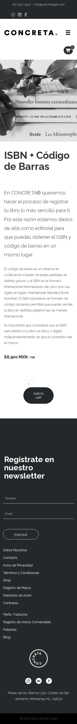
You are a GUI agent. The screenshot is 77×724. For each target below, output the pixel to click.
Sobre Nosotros (15, 550)
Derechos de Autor (17, 595)
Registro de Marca (17, 588)
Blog (6, 637)
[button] (21, 534)
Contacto (10, 558)
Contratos (10, 603)
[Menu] (68, 32)
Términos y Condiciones (21, 573)
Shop (7, 580)
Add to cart (38, 395)
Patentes (10, 630)
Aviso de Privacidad (18, 565)
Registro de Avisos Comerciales (27, 622)
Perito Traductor (15, 614)
